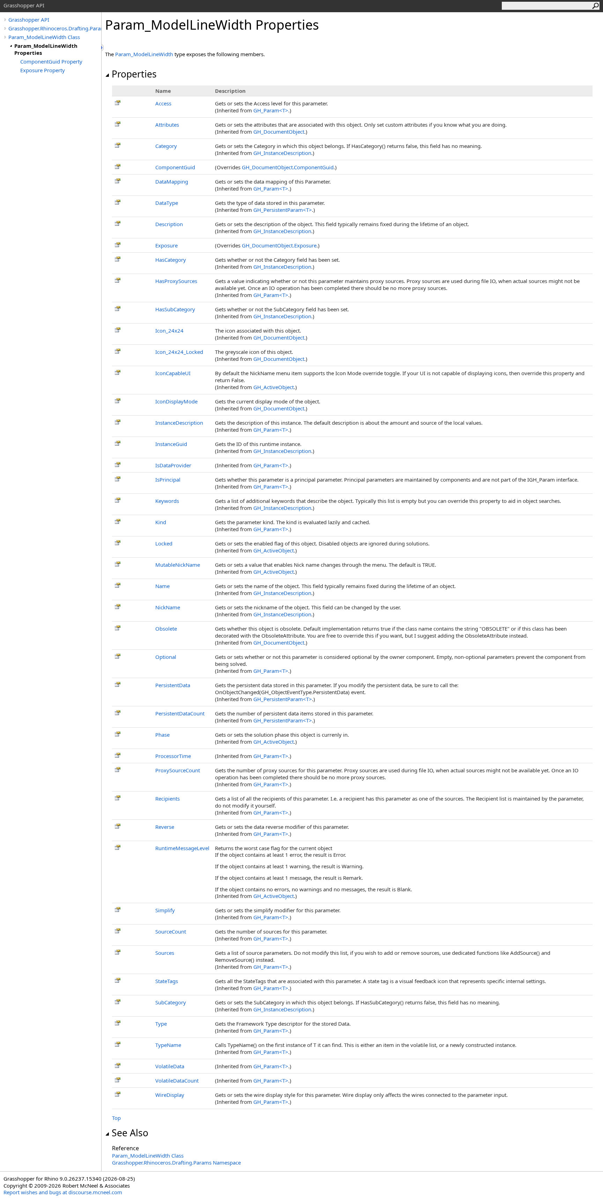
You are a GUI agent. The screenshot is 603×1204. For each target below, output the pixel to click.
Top (116, 1117)
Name (162, 585)
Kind (160, 522)
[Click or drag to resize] (103, 48)
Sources (164, 952)
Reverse (164, 826)
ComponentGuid (175, 167)
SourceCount (170, 931)
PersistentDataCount (179, 713)
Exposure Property (42, 70)
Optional (165, 656)
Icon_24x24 (169, 330)
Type (161, 1023)
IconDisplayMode (176, 401)
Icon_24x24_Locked (179, 351)
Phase (162, 734)
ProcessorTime (173, 755)
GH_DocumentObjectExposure (279, 245)
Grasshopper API (28, 19)
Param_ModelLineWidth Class (44, 37)
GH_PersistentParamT (282, 209)
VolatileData (169, 1066)
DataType (166, 202)
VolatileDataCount (177, 1080)
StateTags (166, 981)
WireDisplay (169, 1094)
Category (166, 145)
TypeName (168, 1044)
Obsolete (166, 628)
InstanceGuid (171, 443)
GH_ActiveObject (273, 387)
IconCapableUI (173, 373)
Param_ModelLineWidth (144, 54)
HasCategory (170, 259)
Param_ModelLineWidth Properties (45, 49)
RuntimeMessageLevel (182, 848)
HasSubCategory (175, 309)
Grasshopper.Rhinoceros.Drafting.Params (54, 28)
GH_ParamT (270, 110)
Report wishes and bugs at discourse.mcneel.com (62, 1192)
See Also (130, 1133)
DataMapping (171, 181)
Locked (163, 543)
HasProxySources (176, 280)
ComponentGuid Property (51, 61)
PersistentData (172, 685)
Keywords (167, 500)
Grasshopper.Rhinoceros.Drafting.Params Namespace (176, 1162)
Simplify (165, 910)
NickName (167, 607)
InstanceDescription (179, 422)
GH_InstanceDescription (282, 152)
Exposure (166, 245)
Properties (134, 74)
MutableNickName (177, 564)
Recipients (167, 798)
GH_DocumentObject (278, 131)
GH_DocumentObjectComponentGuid (288, 167)
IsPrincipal (167, 479)
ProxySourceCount (177, 770)
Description (169, 224)
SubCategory (170, 1002)
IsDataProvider (173, 465)
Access (163, 103)
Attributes (167, 124)
